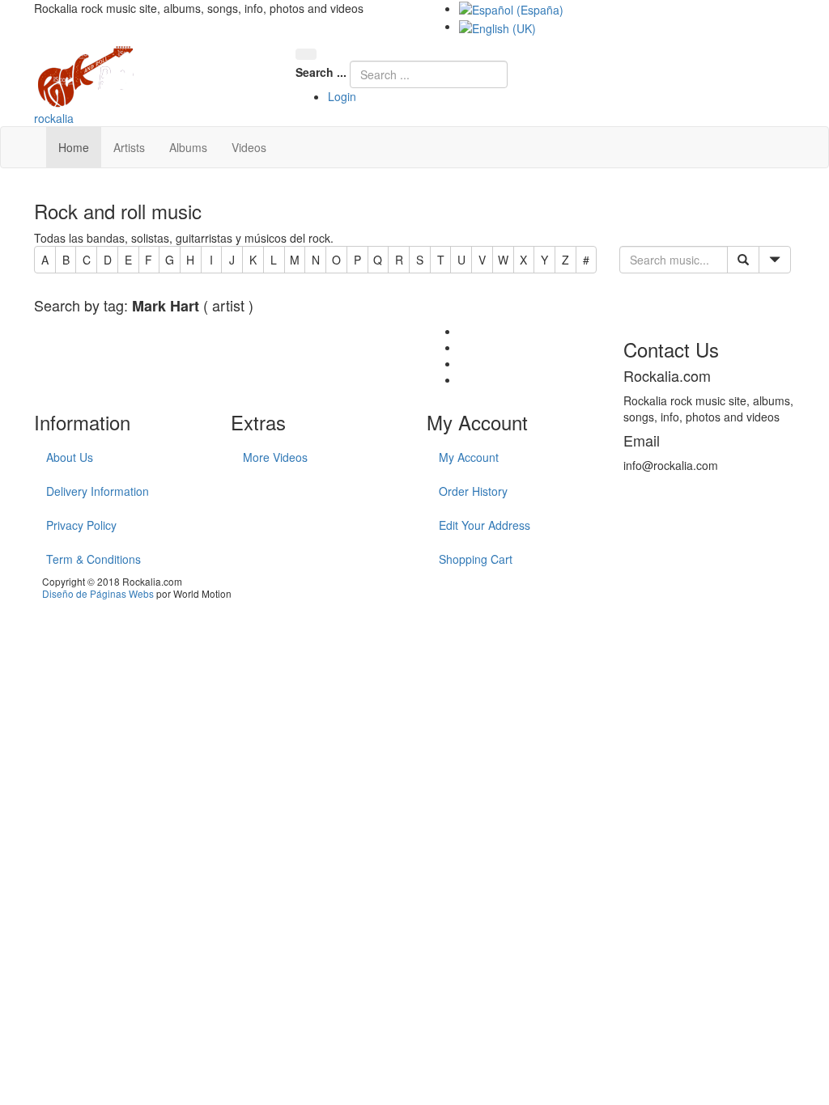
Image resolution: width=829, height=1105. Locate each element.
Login (342, 96)
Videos (249, 147)
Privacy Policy (81, 525)
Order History (473, 491)
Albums (188, 147)
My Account (469, 457)
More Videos (275, 457)
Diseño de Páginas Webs (98, 593)
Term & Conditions (93, 559)
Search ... (320, 72)
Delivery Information (97, 491)
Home (73, 147)
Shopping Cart (475, 559)
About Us (69, 457)
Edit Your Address (484, 525)
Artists (129, 147)
